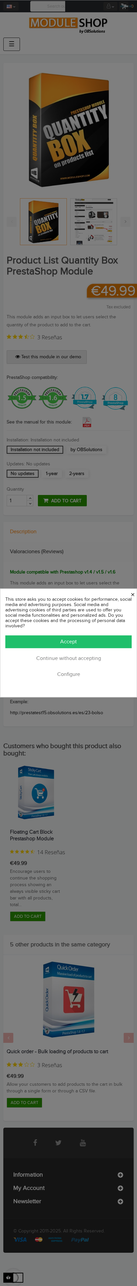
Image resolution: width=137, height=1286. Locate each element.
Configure (68, 675)
